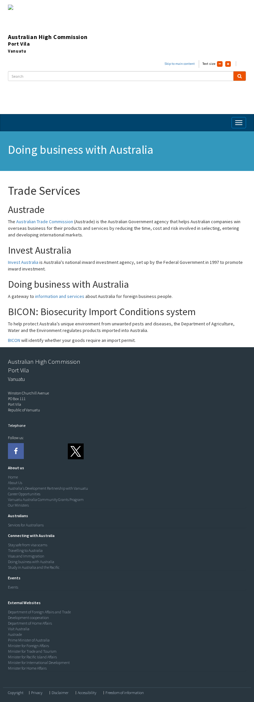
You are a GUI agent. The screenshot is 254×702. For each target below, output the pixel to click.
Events (13, 587)
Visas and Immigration (26, 556)
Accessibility (87, 692)
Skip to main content (179, 64)
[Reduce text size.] (220, 64)
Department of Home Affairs (30, 623)
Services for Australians (26, 524)
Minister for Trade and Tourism (32, 651)
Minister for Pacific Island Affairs (32, 656)
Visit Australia (18, 628)
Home (13, 477)
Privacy (36, 692)
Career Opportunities (24, 493)
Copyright (15, 692)
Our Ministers (18, 505)
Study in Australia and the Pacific (34, 567)
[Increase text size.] (228, 64)
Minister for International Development (39, 662)
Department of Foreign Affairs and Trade (39, 611)
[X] (75, 451)
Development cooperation (28, 617)
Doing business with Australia (31, 561)
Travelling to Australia (25, 550)
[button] (14, 467)
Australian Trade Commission (44, 222)
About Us (15, 482)
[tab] (125, 468)
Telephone (16, 425)
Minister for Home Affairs (27, 668)
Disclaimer (60, 692)
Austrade (15, 634)
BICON (14, 340)
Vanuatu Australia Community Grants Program (46, 499)
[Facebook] (16, 451)
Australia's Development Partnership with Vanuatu (48, 488)
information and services (59, 296)
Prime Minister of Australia (29, 640)
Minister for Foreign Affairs (28, 645)
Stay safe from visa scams (27, 544)
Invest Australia (23, 262)
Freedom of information (125, 692)
